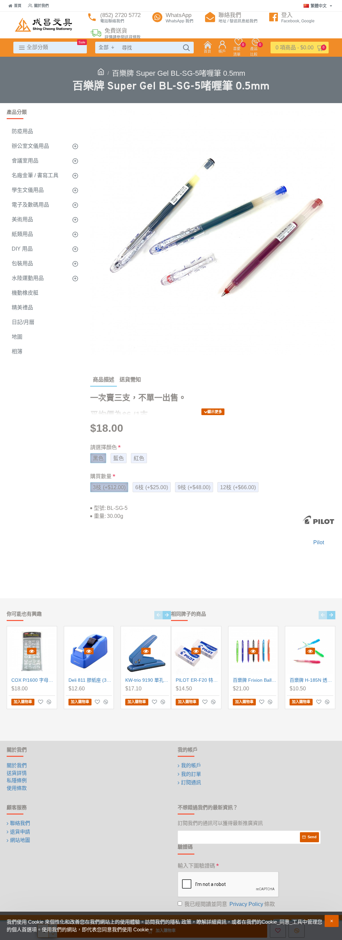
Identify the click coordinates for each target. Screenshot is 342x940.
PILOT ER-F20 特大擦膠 (197, 680)
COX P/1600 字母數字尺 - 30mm (33, 680)
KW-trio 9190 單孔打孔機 (147, 680)
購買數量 (101, 476)
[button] (158, 615)
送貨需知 (130, 379)
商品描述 (103, 379)
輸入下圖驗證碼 (196, 866)
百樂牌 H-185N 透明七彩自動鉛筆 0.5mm (311, 680)
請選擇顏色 (103, 447)
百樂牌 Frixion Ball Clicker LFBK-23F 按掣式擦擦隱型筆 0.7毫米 (255, 680)
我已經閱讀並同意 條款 (229, 904)
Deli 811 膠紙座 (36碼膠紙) (90, 680)
